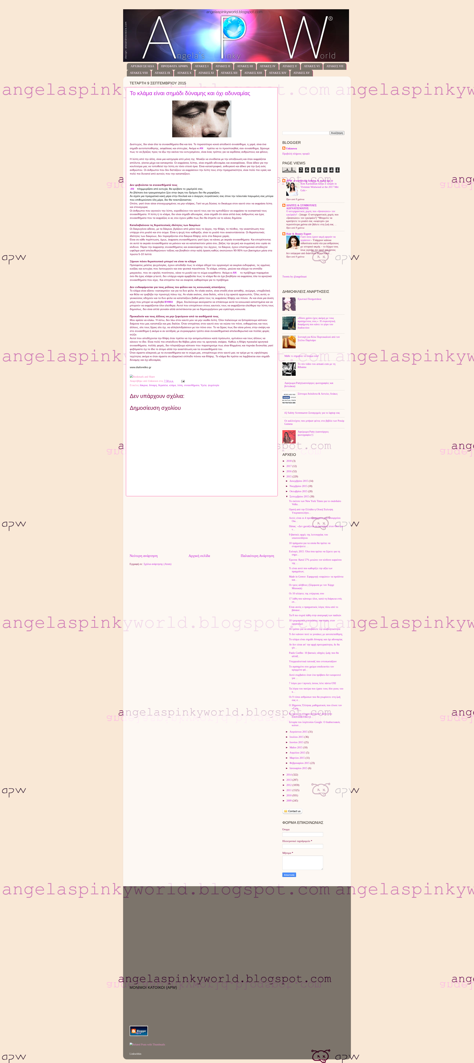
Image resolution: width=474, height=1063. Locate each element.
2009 (289, 800)
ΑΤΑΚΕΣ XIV (277, 73)
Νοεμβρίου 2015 (299, 486)
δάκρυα (144, 385)
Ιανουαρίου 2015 (299, 768)
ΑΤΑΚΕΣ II (222, 66)
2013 (289, 779)
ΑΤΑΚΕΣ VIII (139, 73)
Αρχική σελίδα (199, 556)
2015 (289, 476)
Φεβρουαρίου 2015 (300, 762)
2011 (289, 790)
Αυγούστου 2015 (299, 731)
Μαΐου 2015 (296, 747)
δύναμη (153, 385)
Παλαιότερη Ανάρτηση (257, 556)
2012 (289, 785)
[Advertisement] (202, 524)
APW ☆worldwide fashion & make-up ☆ (309, 180)
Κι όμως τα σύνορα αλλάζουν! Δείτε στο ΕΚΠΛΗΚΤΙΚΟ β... (310, 715)
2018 (289, 460)
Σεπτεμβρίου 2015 (300, 496)
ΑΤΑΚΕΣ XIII (253, 73)
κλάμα (172, 385)
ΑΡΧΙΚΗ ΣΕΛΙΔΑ (142, 66)
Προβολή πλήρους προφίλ (296, 153)
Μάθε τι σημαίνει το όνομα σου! (301, 355)
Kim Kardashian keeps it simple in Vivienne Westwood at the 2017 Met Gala (319, 187)
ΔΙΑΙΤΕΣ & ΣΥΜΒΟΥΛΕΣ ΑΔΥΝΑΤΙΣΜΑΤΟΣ (301, 207)
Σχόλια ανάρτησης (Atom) (157, 564)
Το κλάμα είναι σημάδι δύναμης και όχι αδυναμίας (190, 93)
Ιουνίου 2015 (297, 742)
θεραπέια (163, 385)
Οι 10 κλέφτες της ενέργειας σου (306, 593)
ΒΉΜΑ (169, 301)
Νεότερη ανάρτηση (144, 556)
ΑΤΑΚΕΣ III (245, 66)
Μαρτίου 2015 (298, 757)
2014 (289, 774)
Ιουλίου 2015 (297, 736)
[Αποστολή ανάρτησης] (182, 380)
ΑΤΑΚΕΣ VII (334, 66)
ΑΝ (201, 148)
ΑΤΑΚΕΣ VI (312, 66)
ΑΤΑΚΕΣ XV (301, 73)
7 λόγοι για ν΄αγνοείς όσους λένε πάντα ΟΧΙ (312, 683)
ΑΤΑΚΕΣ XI (206, 73)
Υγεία (203, 385)
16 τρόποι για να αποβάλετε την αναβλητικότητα (314, 628)
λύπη (180, 385)
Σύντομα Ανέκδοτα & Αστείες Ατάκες (318, 393)
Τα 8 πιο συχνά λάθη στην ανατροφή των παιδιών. (315, 615)
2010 (289, 795)
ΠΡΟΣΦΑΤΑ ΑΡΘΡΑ (174, 66)
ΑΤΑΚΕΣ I (201, 66)
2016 (289, 471)
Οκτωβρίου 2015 (299, 491)
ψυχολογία (213, 385)
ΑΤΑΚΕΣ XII (229, 73)
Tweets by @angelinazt (294, 276)
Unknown (291, 148)
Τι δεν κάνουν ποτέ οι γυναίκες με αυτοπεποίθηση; (316, 634)
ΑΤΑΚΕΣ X (184, 73)
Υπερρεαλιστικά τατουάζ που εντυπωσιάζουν (313, 661)
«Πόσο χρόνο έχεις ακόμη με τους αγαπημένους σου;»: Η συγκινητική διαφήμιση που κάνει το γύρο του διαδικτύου (316, 323)
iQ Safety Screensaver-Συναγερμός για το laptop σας (312, 412)
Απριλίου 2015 (298, 752)
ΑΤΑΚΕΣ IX (162, 73)
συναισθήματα (191, 385)
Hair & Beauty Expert (298, 233)
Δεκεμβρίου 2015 (299, 480)
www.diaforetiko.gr (140, 367)
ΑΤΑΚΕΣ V (289, 66)
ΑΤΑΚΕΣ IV (268, 66)
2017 (289, 466)
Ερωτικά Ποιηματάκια (309, 298)
